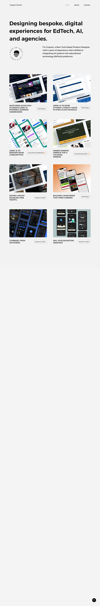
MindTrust (70, 563)
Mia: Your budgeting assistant (64, 242)
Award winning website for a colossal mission (61, 154)
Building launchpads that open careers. (64, 197)
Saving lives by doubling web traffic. (17, 198)
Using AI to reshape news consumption (16, 153)
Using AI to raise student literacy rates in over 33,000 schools (65, 108)
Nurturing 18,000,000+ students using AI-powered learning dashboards (20, 109)
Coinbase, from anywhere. (17, 242)
